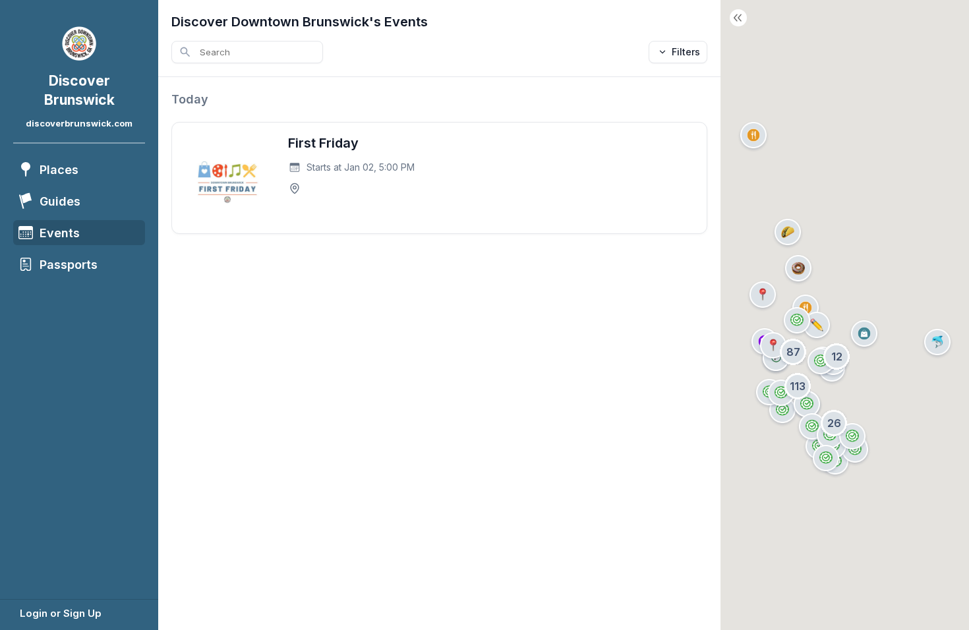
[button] (788, 232)
